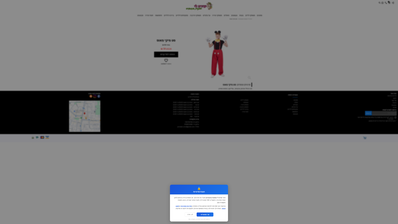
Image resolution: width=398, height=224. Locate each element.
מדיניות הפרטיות (186, 206)
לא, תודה (190, 214)
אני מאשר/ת (205, 214)
